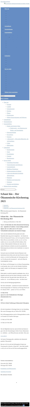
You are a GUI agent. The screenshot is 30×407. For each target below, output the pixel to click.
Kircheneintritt (10, 149)
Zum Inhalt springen (5, 1)
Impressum (3, 401)
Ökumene (9, 177)
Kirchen (9, 111)
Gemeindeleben (8, 124)
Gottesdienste (7, 119)
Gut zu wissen (7, 160)
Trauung (9, 156)
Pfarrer (8, 113)
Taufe (8, 152)
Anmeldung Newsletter (13, 162)
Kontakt (9, 104)
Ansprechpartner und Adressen (14, 164)
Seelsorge (9, 182)
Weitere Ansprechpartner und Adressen (16, 117)
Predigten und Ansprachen (13, 179)
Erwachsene (10, 134)
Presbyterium (10, 115)
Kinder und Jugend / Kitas (13, 126)
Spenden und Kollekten (13, 184)
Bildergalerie (10, 145)
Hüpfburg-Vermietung (12, 169)
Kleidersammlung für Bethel (14, 171)
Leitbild (9, 106)
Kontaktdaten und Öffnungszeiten (8, 368)
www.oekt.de (4, 336)
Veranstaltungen (8, 121)
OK (23, 405)
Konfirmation (10, 154)
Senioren (9, 136)
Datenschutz (8, 401)
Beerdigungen (10, 158)
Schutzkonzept (10, 108)
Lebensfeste (7, 147)
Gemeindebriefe (11, 167)
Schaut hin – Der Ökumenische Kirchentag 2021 (14, 208)
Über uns (6, 102)
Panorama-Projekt (11, 132)
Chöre (8, 143)
